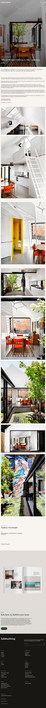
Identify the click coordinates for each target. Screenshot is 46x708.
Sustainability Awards (5, 684)
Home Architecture (5, 533)
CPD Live (26, 674)
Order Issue (4, 628)
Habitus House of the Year (5, 686)
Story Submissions (4, 703)
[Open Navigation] (44, 2)
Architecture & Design (5, 672)
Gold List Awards (4, 687)
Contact (2, 664)
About (2, 663)
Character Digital (28, 683)
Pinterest (26, 667)
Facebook (27, 664)
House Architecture (13, 533)
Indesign (2, 675)
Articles (2, 653)
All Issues (26, 653)
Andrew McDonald (7, 56)
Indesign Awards (4, 683)
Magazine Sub (27, 655)
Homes (2, 56)
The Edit (2, 656)
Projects (2, 652)
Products (2, 655)
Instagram (27, 663)
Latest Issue (27, 652)
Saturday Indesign (28, 672)
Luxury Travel (3, 674)
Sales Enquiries (4, 701)
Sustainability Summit (29, 675)
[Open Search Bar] (41, 2)
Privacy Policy (3, 698)
